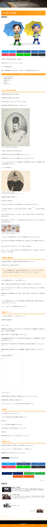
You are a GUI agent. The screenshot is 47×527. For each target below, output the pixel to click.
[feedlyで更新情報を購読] (34, 473)
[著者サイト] (12, 473)
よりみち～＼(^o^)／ (5, 457)
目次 (22, 74)
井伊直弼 (12, 457)
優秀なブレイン (7, 80)
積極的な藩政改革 (8, 78)
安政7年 (6, 81)
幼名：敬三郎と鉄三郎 (8, 76)
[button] (43, 264)
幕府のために (7, 83)
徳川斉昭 (16, 457)
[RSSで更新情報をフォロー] (23, 476)
